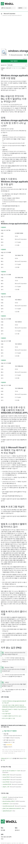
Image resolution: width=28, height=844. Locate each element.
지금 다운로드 (14, 61)
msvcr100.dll (6, 782)
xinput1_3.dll (6, 786)
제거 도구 (8, 68)
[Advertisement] (14, 33)
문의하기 (17, 830)
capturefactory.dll (7, 811)
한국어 (20, 8)
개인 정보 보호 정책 (6, 837)
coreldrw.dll (6, 803)
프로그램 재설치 (6, 713)
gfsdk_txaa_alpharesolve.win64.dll (12, 808)
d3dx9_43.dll (6, 775)
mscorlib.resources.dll (8, 806)
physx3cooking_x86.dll (9, 801)
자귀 (2, 839)
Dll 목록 (3, 830)
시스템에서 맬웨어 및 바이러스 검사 (11, 716)
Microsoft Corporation (9, 13)
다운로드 (3, 227)
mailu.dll (5, 797)
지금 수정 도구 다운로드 (10, 731)
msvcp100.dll (6, 777)
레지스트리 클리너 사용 (8, 718)
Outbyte (3, 68)
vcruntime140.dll (7, 784)
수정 (2, 69)
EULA (23, 68)
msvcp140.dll (6, 779)
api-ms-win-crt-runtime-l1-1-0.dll (11, 770)
